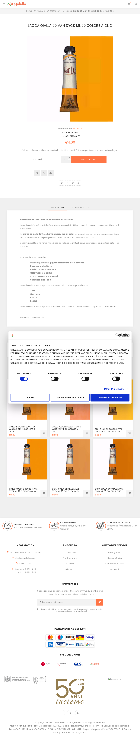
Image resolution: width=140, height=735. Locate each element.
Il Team (70, 563)
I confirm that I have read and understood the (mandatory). (71, 610)
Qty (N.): (38, 159)
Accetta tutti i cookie (110, 397)
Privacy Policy (115, 552)
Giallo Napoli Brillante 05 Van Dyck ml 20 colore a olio (22, 429)
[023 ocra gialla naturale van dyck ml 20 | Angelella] (113, 459)
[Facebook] (62, 713)
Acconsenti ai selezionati (70, 397)
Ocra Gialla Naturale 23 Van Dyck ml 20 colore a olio (109, 490)
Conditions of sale (114, 563)
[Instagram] (70, 713)
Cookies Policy (114, 558)
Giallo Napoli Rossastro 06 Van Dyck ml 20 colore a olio (66, 429)
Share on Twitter (61, 183)
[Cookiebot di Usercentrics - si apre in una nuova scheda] (117, 335)
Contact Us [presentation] (80, 207)
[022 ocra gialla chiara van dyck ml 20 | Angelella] (70, 459)
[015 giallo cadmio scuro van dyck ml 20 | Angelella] (27, 459)
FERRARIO (77, 128)
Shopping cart (130, 3)
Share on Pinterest (72, 183)
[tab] (57, 207)
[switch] (55, 379)
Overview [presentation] (58, 207)
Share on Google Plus (78, 183)
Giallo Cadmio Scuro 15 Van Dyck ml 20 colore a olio (23, 490)
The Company (69, 558)
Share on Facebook (67, 183)
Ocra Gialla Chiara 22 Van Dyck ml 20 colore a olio (65, 490)
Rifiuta (30, 397)
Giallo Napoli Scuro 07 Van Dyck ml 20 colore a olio (109, 430)
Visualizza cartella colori (32, 317)
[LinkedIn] (78, 713)
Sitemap (69, 569)
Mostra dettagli (114, 388)
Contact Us (70, 552)
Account (114, 569)
